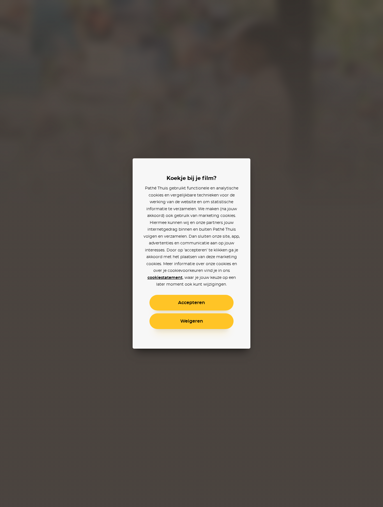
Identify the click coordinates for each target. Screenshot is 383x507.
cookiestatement (165, 278)
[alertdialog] (191, 253)
